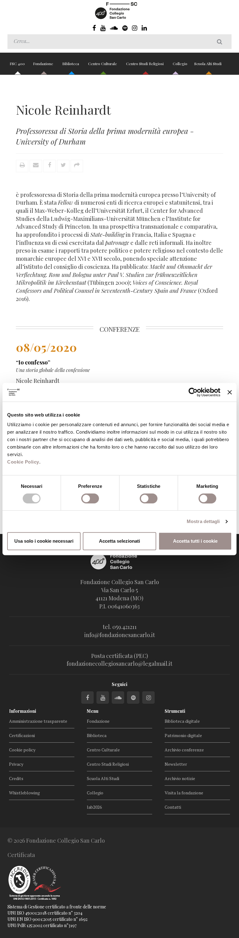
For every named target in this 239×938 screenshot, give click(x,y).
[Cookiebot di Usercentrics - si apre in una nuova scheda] (193, 392)
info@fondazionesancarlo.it (119, 635)
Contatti (173, 807)
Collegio (180, 63)
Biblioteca (71, 63)
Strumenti (175, 711)
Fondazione (43, 63)
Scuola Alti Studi (208, 63)
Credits (16, 778)
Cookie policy (22, 750)
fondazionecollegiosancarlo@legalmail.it (119, 663)
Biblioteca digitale (182, 721)
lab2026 (94, 807)
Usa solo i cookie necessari (43, 541)
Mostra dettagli (203, 521)
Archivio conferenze (184, 750)
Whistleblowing (24, 793)
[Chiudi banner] (229, 392)
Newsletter (176, 764)
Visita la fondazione (184, 793)
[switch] (90, 498)
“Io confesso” (33, 362)
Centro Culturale (103, 63)
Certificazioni (22, 735)
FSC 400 (17, 63)
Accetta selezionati (119, 541)
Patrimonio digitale (183, 735)
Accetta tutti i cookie (195, 541)
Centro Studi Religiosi (145, 63)
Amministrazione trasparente (38, 721)
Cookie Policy (23, 461)
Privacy (16, 764)
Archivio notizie (180, 778)
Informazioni (22, 711)
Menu (92, 711)
